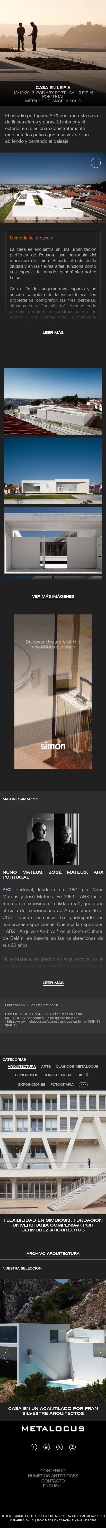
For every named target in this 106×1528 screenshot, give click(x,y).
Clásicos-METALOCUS (77, 1066)
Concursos (26, 1075)
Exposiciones (31, 1084)
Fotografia (62, 1084)
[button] (9, 1173)
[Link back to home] (53, 1432)
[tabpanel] (53, 1174)
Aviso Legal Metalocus (85, 1516)
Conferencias (57, 1075)
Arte (46, 1066)
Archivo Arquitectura (53, 1254)
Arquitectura (22, 1066)
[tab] (22, 1066)
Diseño (84, 1075)
